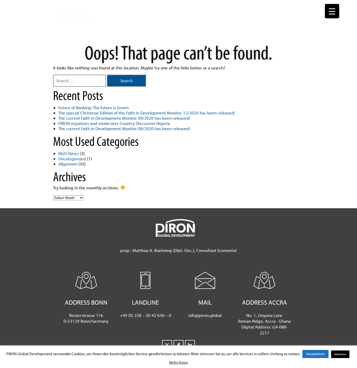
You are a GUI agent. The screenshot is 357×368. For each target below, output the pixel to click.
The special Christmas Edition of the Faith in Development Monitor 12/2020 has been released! (146, 113)
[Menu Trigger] (332, 11)
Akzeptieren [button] (315, 353)
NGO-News (68, 153)
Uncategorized (72, 158)
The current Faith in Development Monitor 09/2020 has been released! (124, 118)
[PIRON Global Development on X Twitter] (167, 345)
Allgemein (67, 164)
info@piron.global (205, 315)
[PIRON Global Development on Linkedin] (190, 345)
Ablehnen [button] (340, 354)
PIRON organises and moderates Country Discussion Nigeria (114, 123)
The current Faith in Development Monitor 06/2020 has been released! (124, 128)
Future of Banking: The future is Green (93, 107)
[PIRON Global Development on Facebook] (178, 345)
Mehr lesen (178, 362)
